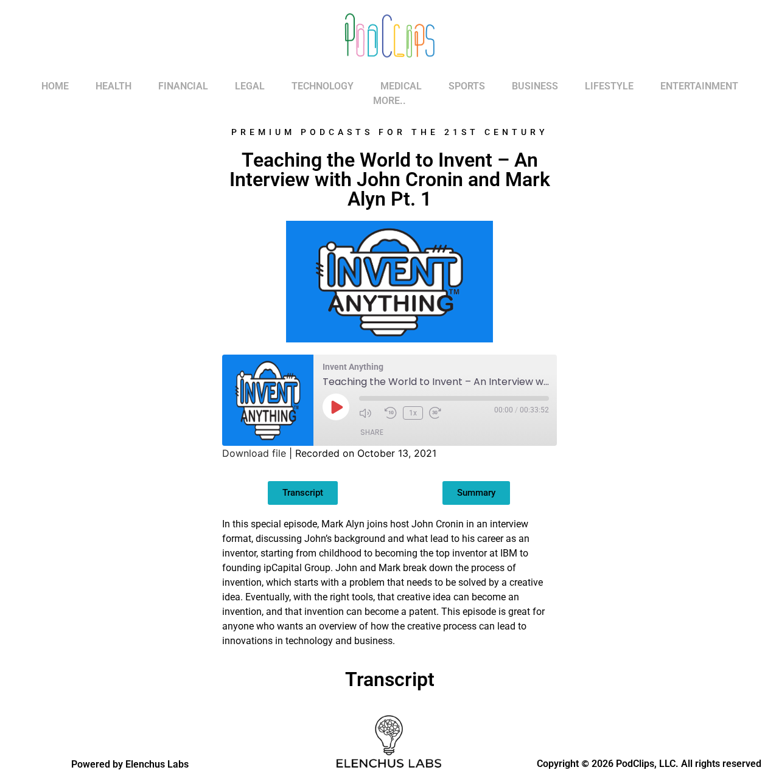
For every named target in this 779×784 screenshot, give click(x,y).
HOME (55, 86)
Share (371, 432)
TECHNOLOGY (323, 86)
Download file (254, 453)
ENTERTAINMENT (699, 86)
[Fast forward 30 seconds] (439, 413)
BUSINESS (535, 86)
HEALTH (113, 86)
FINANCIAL (183, 86)
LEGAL (250, 86)
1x (413, 413)
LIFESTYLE (609, 86)
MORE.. (389, 100)
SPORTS (467, 86)
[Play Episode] (336, 407)
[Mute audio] (369, 413)
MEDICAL (401, 86)
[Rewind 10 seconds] (391, 413)
